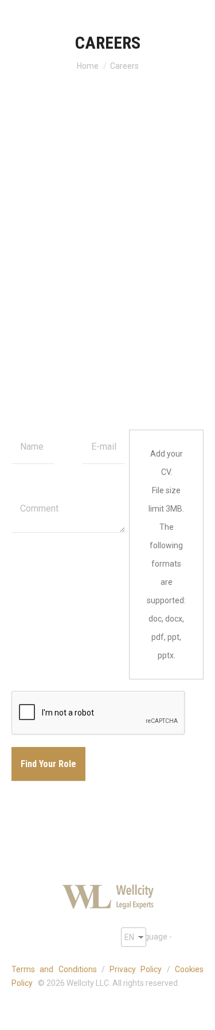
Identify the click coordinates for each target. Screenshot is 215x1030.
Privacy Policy (136, 969)
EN (129, 937)
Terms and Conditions (54, 969)
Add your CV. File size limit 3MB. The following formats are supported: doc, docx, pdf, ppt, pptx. (166, 554)
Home (88, 65)
